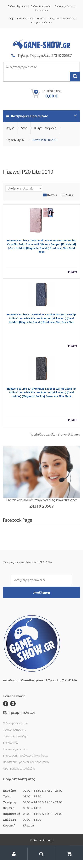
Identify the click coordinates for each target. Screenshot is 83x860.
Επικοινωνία (41, 10)
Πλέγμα (52, 195)
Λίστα (69, 195)
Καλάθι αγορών (25, 18)
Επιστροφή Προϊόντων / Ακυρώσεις (25, 755)
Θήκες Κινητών (15, 140)
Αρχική (10, 128)
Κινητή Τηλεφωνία (45, 128)
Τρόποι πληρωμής (17, 6)
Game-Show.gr (43, 840)
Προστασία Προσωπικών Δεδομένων (26, 762)
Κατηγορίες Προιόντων (29, 116)
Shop (11, 18)
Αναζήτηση (41, 592)
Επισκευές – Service (65, 6)
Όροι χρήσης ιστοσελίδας (61, 18)
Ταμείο (40, 18)
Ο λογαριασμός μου (41, 22)
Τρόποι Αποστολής (40, 6)
